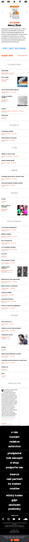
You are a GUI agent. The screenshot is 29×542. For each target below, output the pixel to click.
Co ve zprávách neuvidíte (8, 247)
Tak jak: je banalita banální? (6, 97)
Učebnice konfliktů (6, 292)
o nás (14, 432)
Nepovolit (16, 539)
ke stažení (14, 484)
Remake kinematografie (7, 160)
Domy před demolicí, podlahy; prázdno (12, 183)
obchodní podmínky (14, 507)
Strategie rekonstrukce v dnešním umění (12, 176)
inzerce (14, 474)
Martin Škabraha (6, 281)
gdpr (14, 500)
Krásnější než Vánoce (7, 299)
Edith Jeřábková (6, 178)
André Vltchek (5, 301)
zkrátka (3, 347)
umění (2, 179)
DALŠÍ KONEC (4, 70)
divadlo (3, 134)
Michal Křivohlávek (7, 270)
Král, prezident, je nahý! (8, 260)
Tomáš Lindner (5, 229)
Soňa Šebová (5, 140)
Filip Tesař (4, 294)
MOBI (19, 55)
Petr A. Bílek (5, 79)
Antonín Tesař (5, 162)
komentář (3, 272)
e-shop (14, 462)
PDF (27, 55)
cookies (14, 488)
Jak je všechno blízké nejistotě (10, 89)
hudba (3, 202)
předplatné (14, 453)
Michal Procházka (6, 156)
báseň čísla (4, 74)
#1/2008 (14, 22)
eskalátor (3, 424)
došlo (3, 373)
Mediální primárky (6, 234)
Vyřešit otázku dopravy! (5, 267)
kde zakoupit (14, 458)
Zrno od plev (5, 77)
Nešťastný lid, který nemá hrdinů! (10, 279)
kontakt (14, 437)
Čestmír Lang (5, 185)
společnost (4, 230)
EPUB (23, 55)
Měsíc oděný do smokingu (5, 206)
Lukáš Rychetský (6, 249)
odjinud (3, 108)
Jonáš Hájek (4, 73)
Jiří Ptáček (4, 324)
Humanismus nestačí (7, 335)
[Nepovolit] (27, 538)
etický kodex (14, 495)
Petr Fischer (5, 262)
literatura (10, 74)
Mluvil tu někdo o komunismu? (9, 286)
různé (2, 325)
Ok (11, 539)
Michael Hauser (5, 337)
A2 (2, 1)
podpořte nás (14, 467)
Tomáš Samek (5, 288)
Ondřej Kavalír (5, 92)
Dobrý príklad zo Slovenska (9, 138)
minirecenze (4, 115)
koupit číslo (7, 55)
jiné (2, 263)
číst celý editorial (14, 48)
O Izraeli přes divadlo (7, 131)
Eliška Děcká (5, 330)
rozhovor (3, 339)
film (2, 157)
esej (2, 357)
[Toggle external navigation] (26, 2)
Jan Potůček (5, 308)
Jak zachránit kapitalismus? (9, 227)
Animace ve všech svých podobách (11, 328)
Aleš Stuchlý (5, 362)
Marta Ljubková (6, 133)
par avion (4, 254)
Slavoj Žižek (5, 356)
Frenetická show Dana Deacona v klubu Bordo (14, 360)
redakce (14, 441)
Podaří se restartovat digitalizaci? (11, 305)
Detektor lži (4, 367)
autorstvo (14, 446)
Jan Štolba (4, 99)
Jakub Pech (4, 209)
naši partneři (14, 479)
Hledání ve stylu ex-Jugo (8, 154)
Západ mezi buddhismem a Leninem (11, 354)
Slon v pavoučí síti (6, 321)
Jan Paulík (14, 111)
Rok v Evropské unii (6, 240)
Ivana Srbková (5, 243)
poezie (3, 370)
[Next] (26, 11)
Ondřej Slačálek (6, 236)
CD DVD (3, 199)
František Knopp (6, 111)
